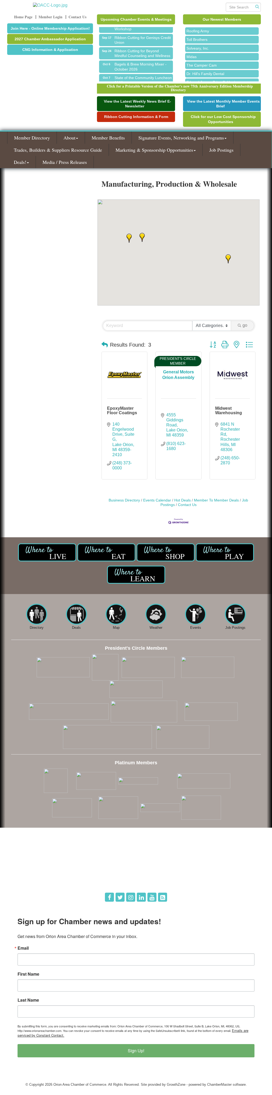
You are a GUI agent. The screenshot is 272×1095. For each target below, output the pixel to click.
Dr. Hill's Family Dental (205, 69)
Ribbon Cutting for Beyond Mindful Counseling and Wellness (142, 48)
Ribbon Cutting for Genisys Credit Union (142, 35)
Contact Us (187, 505)
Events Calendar (157, 500)
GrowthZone (176, 1085)
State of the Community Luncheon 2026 (143, 75)
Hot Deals (182, 500)
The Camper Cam (201, 61)
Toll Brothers (196, 35)
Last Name (28, 1000)
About (69, 137)
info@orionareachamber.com (37, 881)
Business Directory (124, 500)
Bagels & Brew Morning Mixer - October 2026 (140, 62)
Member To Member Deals (216, 500)
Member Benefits (108, 137)
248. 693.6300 (26, 873)
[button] (142, 237)
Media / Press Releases (64, 162)
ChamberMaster (219, 1085)
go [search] (245, 325)
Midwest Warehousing (228, 410)
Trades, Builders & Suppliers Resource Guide (58, 150)
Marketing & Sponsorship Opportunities (154, 150)
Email (23, 948)
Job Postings (221, 150)
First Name (28, 974)
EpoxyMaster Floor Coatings (122, 410)
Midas (191, 52)
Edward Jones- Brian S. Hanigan (213, 78)
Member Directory (32, 137)
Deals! (20, 162)
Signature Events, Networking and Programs (181, 137)
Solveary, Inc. (197, 44)
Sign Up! (136, 1051)
